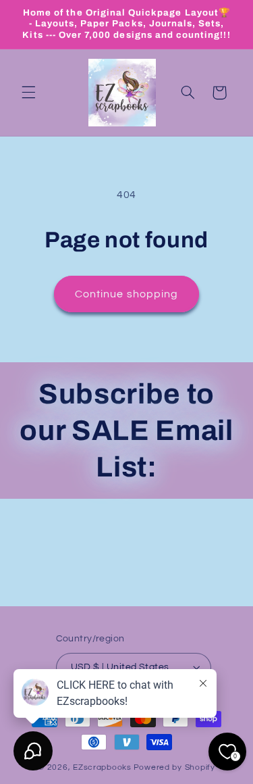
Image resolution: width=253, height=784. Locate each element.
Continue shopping (126, 294)
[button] (28, 92)
